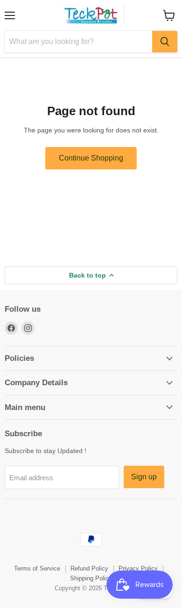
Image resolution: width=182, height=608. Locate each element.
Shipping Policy (91, 578)
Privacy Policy (138, 568)
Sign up (144, 477)
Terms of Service (37, 568)
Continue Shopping (91, 158)
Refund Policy (89, 568)
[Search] (164, 41)
